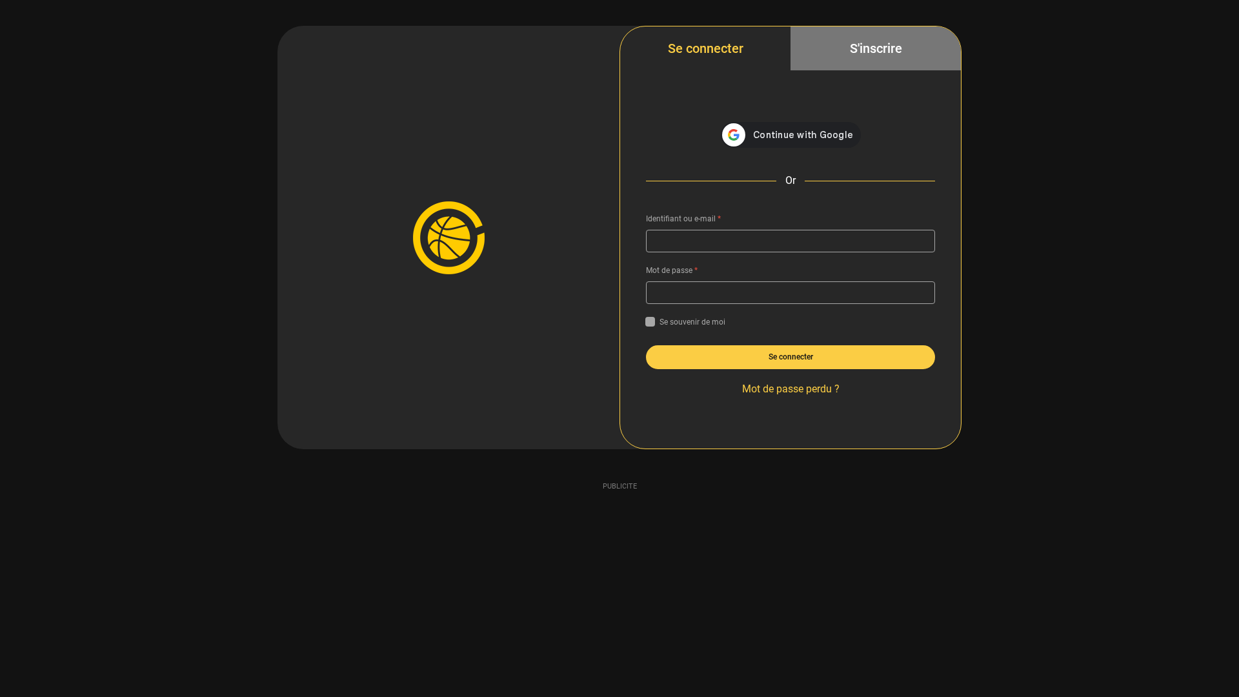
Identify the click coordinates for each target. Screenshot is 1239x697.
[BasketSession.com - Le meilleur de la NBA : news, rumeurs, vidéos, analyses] (448, 237)
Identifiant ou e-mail (683, 218)
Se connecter (705, 48)
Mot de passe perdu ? (791, 389)
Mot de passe (672, 270)
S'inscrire (876, 48)
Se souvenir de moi (692, 322)
